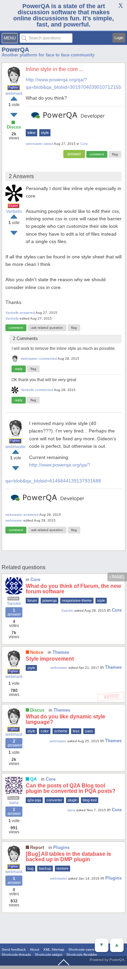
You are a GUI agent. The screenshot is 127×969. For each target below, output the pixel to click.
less (76, 731)
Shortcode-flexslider (81, 954)
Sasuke (14, 603)
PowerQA (15, 50)
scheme (60, 731)
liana (14, 803)
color (45, 731)
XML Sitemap (53, 949)
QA (33, 779)
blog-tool (90, 800)
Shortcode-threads (16, 954)
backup (45, 868)
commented (48, 358)
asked (48, 144)
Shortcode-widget (48, 954)
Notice (36, 652)
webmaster (13, 93)
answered (27, 312)
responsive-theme (77, 600)
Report (37, 847)
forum (32, 600)
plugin (72, 800)
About (34, 949)
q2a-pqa (34, 800)
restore (62, 868)
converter (54, 800)
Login (118, 38)
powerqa (49, 600)
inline (31, 133)
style (45, 133)
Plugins (61, 847)
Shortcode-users (81, 949)
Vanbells (14, 211)
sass (89, 731)
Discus (14, 127)
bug (30, 868)
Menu (10, 38)
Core (84, 144)
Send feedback (14, 949)
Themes (60, 652)
